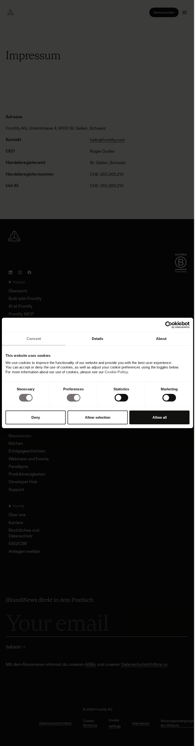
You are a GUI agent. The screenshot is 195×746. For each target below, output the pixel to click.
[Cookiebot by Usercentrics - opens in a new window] (169, 325)
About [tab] (161, 339)
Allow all (159, 417)
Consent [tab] (34, 339)
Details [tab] (97, 339)
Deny (35, 417)
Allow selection (97, 417)
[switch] (73, 398)
